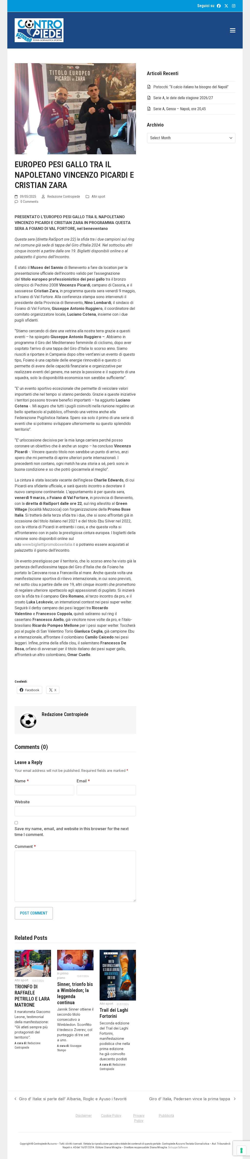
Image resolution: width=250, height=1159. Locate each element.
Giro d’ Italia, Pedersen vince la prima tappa (190, 1099)
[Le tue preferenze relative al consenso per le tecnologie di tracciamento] (241, 1150)
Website (22, 801)
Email (83, 780)
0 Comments (29, 202)
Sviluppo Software (178, 1147)
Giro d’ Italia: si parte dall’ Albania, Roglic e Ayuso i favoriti (70, 1099)
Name (22, 780)
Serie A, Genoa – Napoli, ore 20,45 (179, 109)
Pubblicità (166, 1116)
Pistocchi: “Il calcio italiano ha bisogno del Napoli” (191, 87)
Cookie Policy (111, 1116)
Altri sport (98, 196)
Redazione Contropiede (63, 196)
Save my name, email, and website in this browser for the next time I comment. (72, 831)
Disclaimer (84, 1116)
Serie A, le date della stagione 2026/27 (183, 98)
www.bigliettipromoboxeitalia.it (48, 544)
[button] (232, 30)
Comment (25, 846)
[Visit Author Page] (28, 719)
